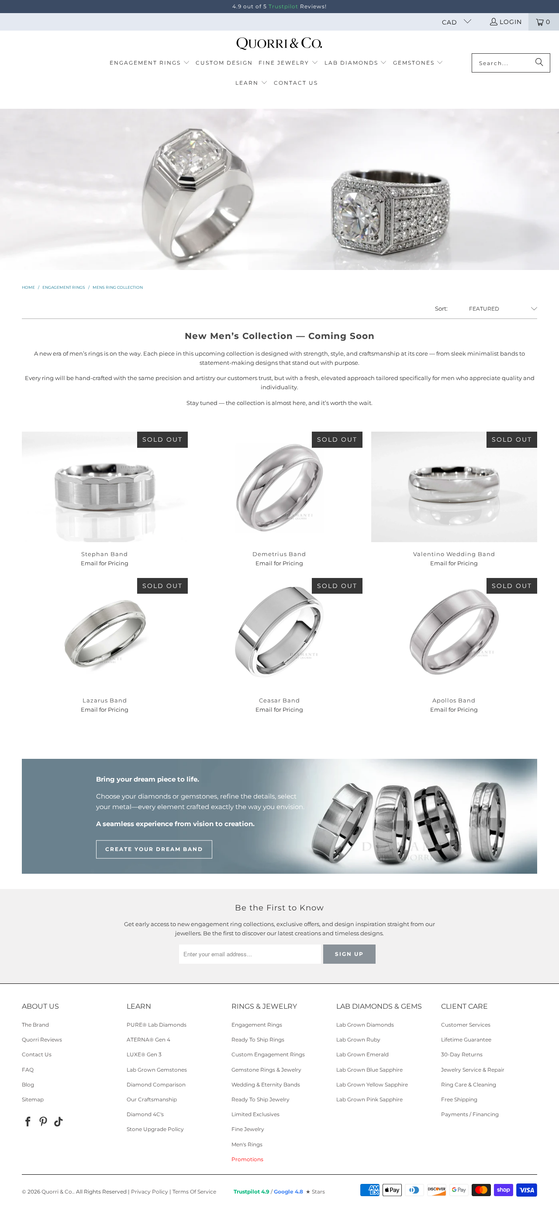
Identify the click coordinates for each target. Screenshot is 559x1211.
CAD (450, 22)
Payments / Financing (470, 1114)
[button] (150, 63)
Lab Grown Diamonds (365, 1024)
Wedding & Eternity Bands (265, 1084)
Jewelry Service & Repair (472, 1069)
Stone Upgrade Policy (155, 1129)
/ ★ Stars (279, 1191)
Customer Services (465, 1024)
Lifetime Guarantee (466, 1039)
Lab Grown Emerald (362, 1054)
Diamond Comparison (156, 1084)
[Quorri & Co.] (279, 44)
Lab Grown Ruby (358, 1039)
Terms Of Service (194, 1191)
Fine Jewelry (247, 1129)
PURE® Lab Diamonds (156, 1024)
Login (511, 22)
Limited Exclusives (255, 1114)
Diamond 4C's (145, 1114)
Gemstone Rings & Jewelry (266, 1069)
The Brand (35, 1024)
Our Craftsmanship (152, 1099)
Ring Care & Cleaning (468, 1084)
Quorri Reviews (42, 1039)
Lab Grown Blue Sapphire (369, 1069)
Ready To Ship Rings (257, 1039)
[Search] (539, 63)
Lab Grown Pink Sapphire (369, 1099)
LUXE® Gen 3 (144, 1054)
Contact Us (37, 1054)
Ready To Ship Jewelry (260, 1099)
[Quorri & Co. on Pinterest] (43, 1122)
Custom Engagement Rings (268, 1054)
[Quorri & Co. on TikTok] (58, 1122)
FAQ (28, 1069)
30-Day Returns (462, 1054)
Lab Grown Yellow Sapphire (372, 1084)
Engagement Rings (256, 1024)
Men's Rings (246, 1144)
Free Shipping (459, 1099)
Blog (28, 1084)
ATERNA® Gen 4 (148, 1039)
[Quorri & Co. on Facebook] (28, 1122)
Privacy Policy (149, 1191)
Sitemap (33, 1099)
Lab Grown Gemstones (157, 1069)
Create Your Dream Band (154, 849)
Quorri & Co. (57, 1191)
